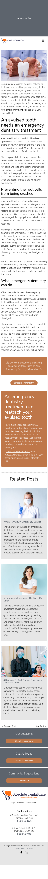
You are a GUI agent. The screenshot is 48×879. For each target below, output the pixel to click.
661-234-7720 (36, 454)
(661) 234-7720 (24, 834)
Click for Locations (24, 741)
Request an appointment (18, 451)
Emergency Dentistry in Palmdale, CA (24, 369)
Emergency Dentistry (24, 383)
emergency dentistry (22, 84)
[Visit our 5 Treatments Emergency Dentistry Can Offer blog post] (24, 579)
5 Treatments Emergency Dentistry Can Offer (23, 599)
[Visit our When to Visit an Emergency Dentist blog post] (24, 503)
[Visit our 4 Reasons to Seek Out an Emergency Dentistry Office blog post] (24, 661)
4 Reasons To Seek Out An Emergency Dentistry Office (22, 681)
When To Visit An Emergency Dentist (22, 521)
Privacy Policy (20, 848)
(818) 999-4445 (24, 821)
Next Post (39, 726)
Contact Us (24, 781)
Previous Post (10, 726)
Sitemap (30, 848)
